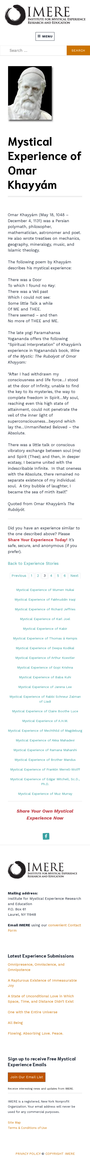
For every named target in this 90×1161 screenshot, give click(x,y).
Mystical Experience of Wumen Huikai (45, 590)
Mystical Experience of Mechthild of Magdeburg (45, 730)
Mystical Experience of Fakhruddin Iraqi (45, 599)
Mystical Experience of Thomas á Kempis (45, 638)
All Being (15, 1023)
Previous (19, 576)
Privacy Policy (27, 1153)
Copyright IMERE (60, 1153)
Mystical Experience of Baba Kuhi (45, 677)
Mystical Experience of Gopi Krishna (45, 667)
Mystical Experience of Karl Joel (45, 619)
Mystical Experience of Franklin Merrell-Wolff (45, 769)
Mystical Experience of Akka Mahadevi (45, 740)
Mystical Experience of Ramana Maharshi (45, 750)
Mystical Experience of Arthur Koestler (45, 658)
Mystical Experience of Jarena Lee (45, 687)
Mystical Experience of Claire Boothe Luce (45, 711)
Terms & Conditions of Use (27, 1128)
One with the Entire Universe (32, 1012)
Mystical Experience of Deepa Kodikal (45, 648)
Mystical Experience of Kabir (45, 628)
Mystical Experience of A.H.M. (45, 721)
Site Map (14, 1122)
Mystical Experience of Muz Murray (45, 794)
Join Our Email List (26, 1077)
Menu (47, 36)
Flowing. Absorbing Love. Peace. (35, 1033)
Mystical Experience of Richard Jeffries (45, 609)
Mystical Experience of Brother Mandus (45, 760)
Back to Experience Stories (33, 563)
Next (74, 576)
